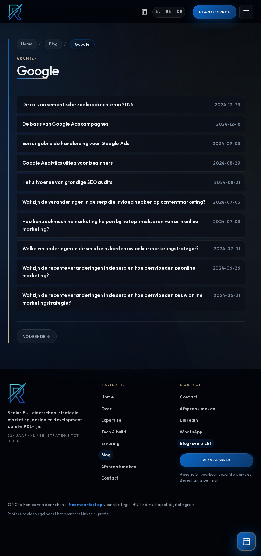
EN (168, 12)
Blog (53, 43)
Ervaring (110, 443)
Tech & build (113, 431)
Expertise (111, 420)
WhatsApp (191, 431)
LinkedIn (189, 420)
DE (179, 12)
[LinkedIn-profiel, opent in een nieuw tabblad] (144, 12)
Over (106, 408)
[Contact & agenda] (246, 541)
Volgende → (36, 336)
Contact (110, 478)
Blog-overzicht (195, 443)
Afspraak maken (119, 466)
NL (158, 12)
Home (26, 43)
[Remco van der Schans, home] (71, 12)
